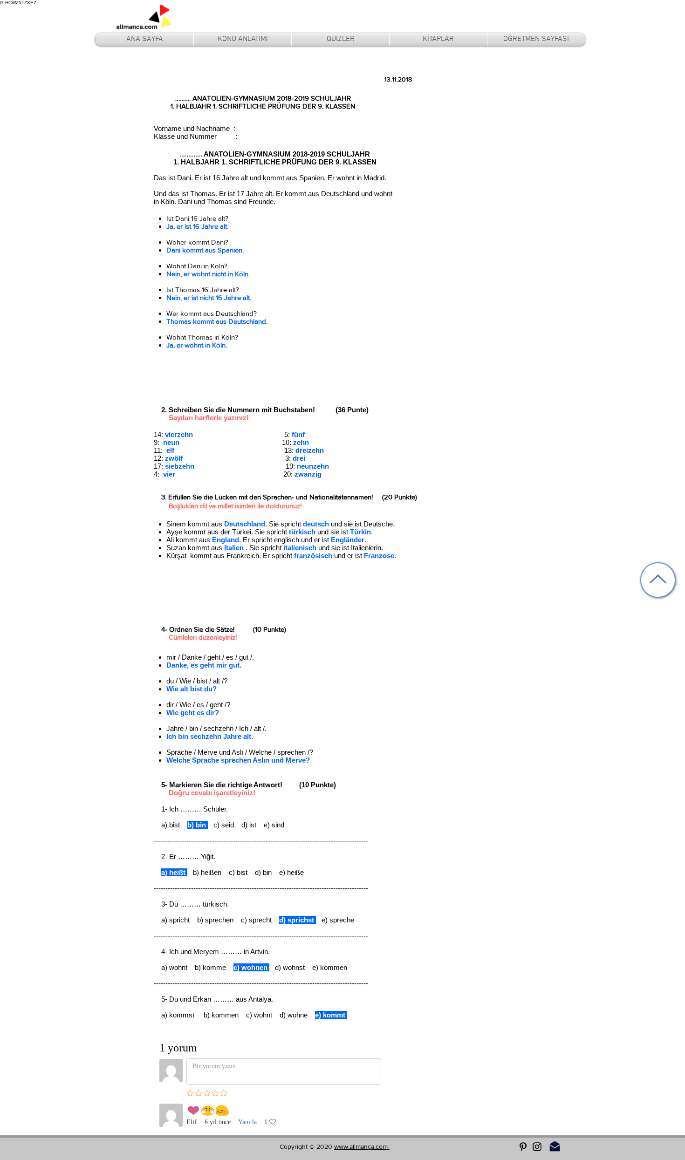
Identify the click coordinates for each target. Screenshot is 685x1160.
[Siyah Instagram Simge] (537, 1147)
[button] (242, 39)
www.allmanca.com (362, 1146)
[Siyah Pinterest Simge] (523, 1147)
